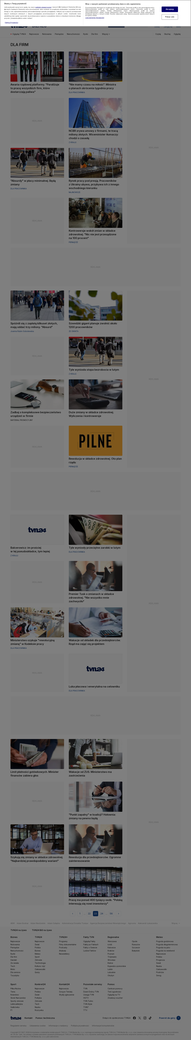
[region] (95, 13)
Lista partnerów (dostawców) (94, 17)
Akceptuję (170, 9)
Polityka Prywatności (11, 22)
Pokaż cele (169, 17)
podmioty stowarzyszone (43, 7)
